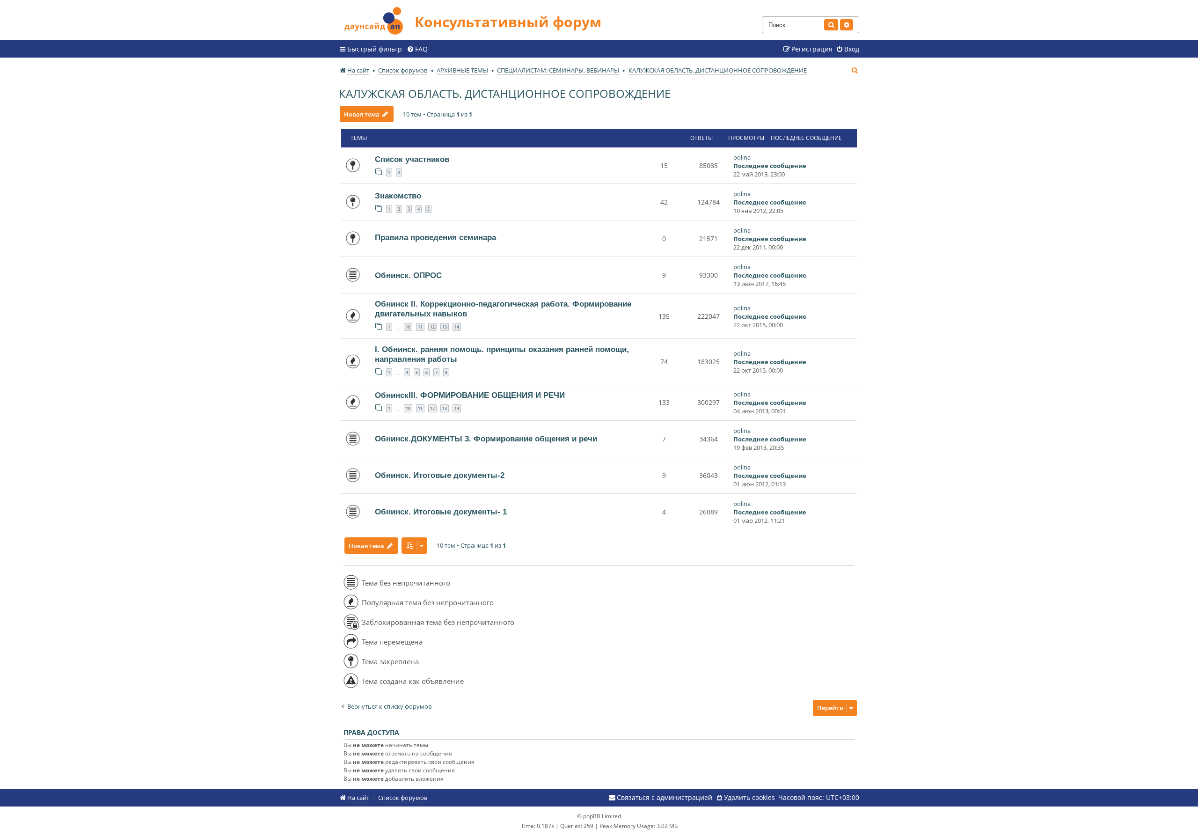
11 (420, 327)
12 (432, 327)
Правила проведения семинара (435, 237)
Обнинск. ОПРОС (408, 275)
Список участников (412, 159)
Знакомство (398, 195)
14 (456, 327)
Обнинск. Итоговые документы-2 (439, 475)
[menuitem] (417, 49)
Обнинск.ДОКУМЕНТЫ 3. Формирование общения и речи (486, 438)
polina (742, 157)
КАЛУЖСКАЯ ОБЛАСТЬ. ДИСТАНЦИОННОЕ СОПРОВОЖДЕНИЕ (505, 93)
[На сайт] (377, 19)
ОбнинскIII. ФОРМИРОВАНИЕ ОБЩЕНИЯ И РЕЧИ (470, 395)
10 (408, 327)
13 (444, 327)
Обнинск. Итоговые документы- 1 (441, 511)
